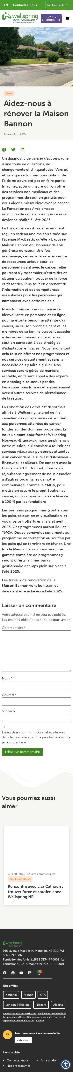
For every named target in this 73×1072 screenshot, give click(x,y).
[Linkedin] (30, 973)
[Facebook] (4, 973)
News (9, 93)
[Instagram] (13, 973)
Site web (8, 711)
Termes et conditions (14, 1017)
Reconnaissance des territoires (19, 1013)
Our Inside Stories (20, 879)
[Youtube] (21, 973)
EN (6, 5)
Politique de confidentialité (52, 1013)
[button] (67, 18)
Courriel (9, 695)
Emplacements (55, 5)
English (40, 1020)
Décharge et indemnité (39, 1017)
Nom (7, 678)
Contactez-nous (25, 5)
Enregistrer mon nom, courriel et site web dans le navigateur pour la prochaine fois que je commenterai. (36, 737)
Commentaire (14, 628)
